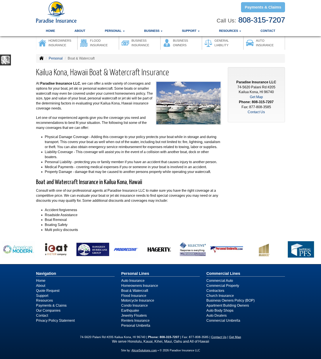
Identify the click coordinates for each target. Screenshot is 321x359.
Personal (56, 58)
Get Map (256, 97)
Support (42, 295)
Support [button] (189, 30)
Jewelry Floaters (134, 315)
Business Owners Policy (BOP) (230, 300)
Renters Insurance (135, 320)
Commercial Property (222, 285)
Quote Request (47, 290)
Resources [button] (229, 30)
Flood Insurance (133, 295)
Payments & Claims (263, 7)
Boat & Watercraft (134, 290)
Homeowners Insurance (139, 285)
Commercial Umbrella (223, 320)
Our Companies (48, 310)
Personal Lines (135, 273)
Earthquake (130, 310)
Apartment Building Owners (227, 305)
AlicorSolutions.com (144, 350)
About (79, 30)
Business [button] (152, 30)
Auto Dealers (216, 315)
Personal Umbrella (135, 325)
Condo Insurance (134, 305)
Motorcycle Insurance (137, 300)
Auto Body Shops (219, 310)
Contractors (215, 290)
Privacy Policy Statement (55, 320)
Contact (268, 30)
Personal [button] (114, 30)
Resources (44, 300)
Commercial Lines (223, 273)
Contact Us (256, 112)
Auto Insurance (133, 280)
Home (50, 30)
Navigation (46, 273)
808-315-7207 (261, 19)
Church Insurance (220, 295)
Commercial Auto (219, 280)
